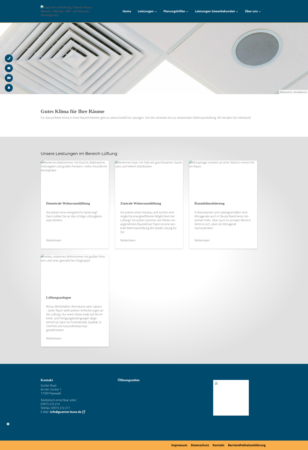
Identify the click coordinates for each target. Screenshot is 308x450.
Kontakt (218, 445)
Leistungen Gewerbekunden (215, 11)
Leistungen (146, 11)
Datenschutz (200, 445)
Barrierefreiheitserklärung (247, 445)
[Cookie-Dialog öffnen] (8, 424)
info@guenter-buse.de (65, 412)
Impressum (179, 445)
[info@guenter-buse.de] (9, 68)
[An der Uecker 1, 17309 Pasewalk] (9, 78)
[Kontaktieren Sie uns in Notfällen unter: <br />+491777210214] (9, 88)
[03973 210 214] (9, 58)
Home (127, 11)
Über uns (251, 11)
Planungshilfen (174, 11)
